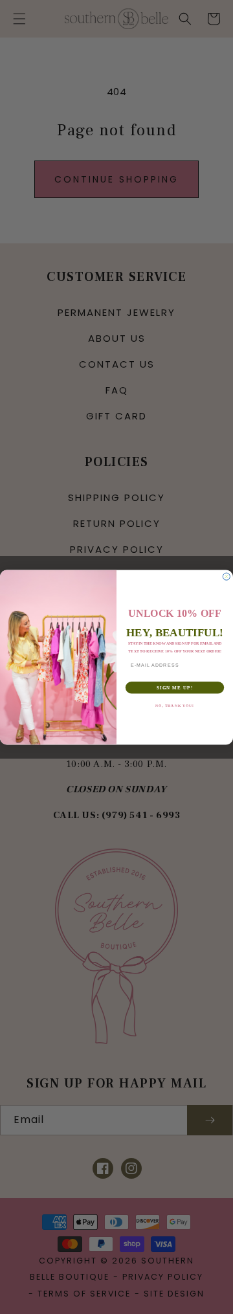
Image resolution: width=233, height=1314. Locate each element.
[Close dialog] (226, 576)
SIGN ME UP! (175, 687)
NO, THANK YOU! (174, 705)
